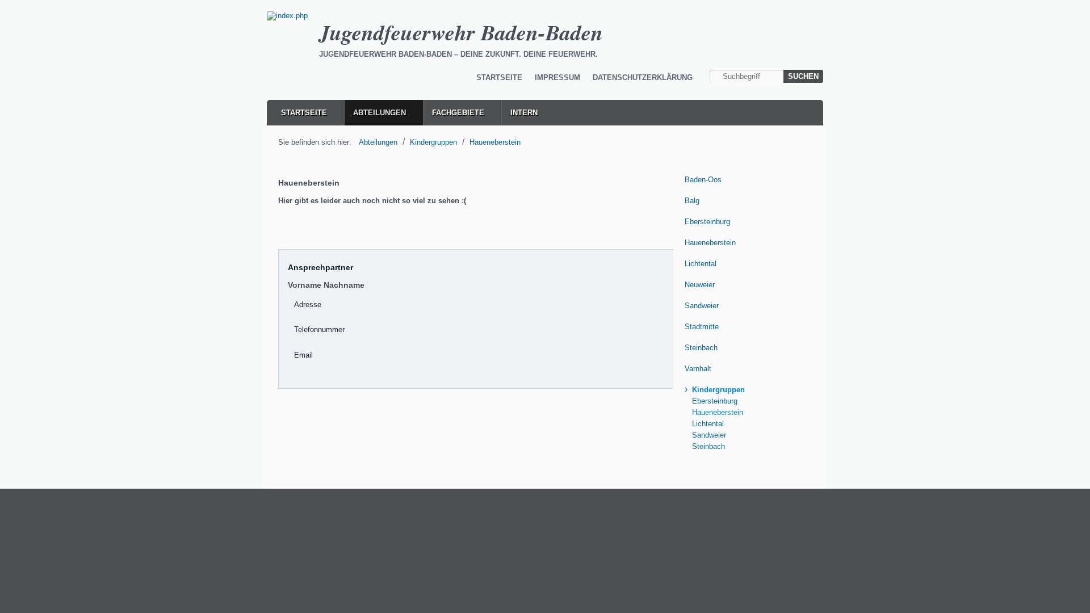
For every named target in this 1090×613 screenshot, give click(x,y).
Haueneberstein (495, 142)
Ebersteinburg (707, 221)
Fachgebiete (458, 112)
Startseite (499, 77)
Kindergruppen (433, 142)
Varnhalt (698, 368)
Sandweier (702, 305)
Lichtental (700, 263)
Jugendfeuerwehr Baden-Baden (461, 32)
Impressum (557, 77)
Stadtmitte (702, 326)
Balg (692, 200)
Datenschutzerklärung (643, 77)
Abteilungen (379, 112)
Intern (524, 112)
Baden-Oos (703, 179)
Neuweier (700, 284)
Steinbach (701, 347)
